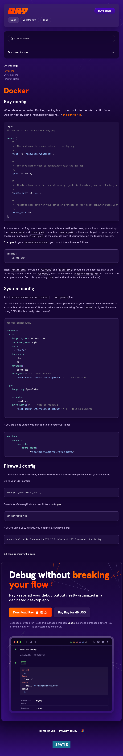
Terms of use (46, 731)
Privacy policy (68, 731)
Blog (45, 19)
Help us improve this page (21, 554)
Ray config (9, 71)
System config (11, 75)
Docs (13, 19)
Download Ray (23, 612)
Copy (113, 127)
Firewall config (11, 79)
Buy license (104, 10)
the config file (72, 114)
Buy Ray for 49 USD (72, 612)
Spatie (71, 622)
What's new (29, 19)
